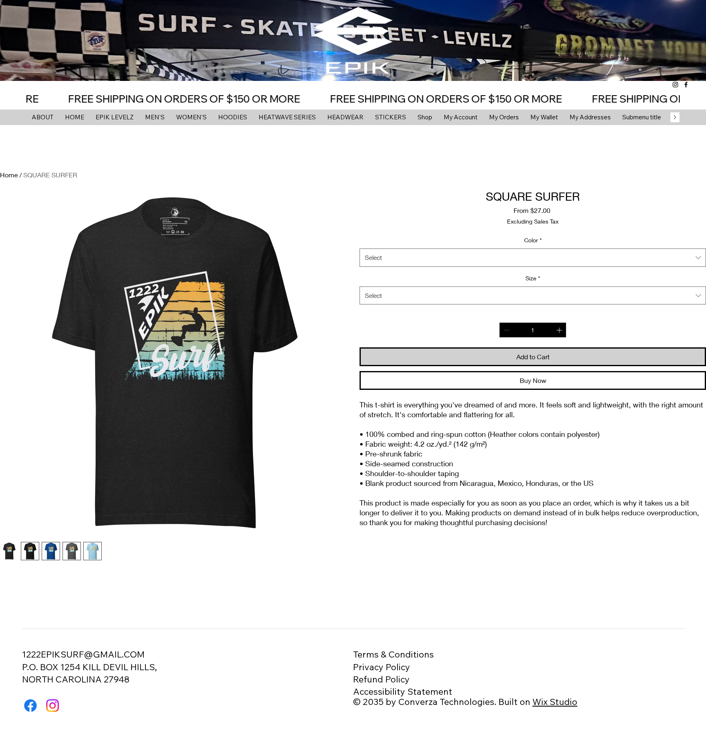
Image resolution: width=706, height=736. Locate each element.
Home (9, 175)
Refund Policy (381, 679)
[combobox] (533, 257)
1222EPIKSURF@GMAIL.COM (83, 654)
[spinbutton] (533, 330)
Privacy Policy (381, 666)
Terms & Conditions (393, 654)
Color (533, 240)
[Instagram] (675, 84)
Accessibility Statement (402, 691)
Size (532, 278)
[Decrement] (505, 330)
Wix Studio (554, 701)
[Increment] (560, 330)
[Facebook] (686, 84)
